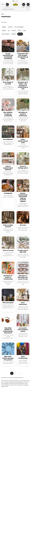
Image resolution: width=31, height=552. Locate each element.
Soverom (14, 30)
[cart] (28, 4)
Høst (24, 30)
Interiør (4, 30)
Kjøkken (4, 27)
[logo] (15, 4)
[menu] (2, 4)
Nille (2, 14)
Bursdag (10, 27)
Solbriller (14, 34)
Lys (8, 30)
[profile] (23, 4)
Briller (19, 30)
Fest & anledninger (18, 27)
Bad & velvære (5, 34)
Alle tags (20, 34)
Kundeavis (16, 1)
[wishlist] (7, 4)
